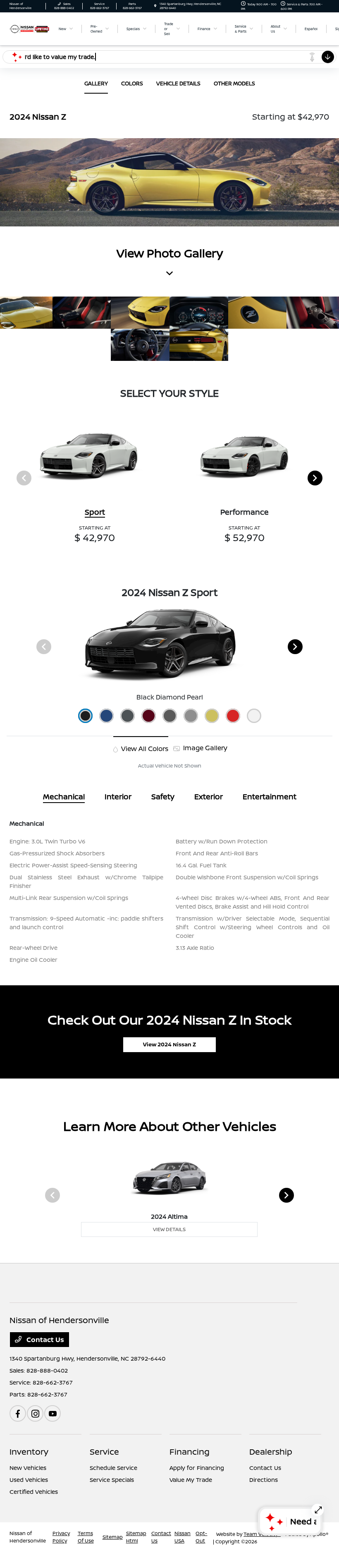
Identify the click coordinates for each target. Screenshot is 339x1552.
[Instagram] (35, 1413)
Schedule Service (113, 1468)
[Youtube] (52, 1413)
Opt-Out (201, 1537)
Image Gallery (204, 747)
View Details (169, 1229)
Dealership (270, 1451)
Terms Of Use (86, 1537)
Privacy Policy (61, 1537)
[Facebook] (18, 1413)
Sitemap (113, 1536)
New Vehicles (28, 1468)
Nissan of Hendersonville (28, 1537)
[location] (155, 6)
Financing (190, 1451)
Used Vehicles (29, 1480)
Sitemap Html (136, 1537)
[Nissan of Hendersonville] (30, 28)
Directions (263, 1480)
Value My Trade (191, 1480)
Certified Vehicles (34, 1491)
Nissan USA (182, 1537)
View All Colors (143, 748)
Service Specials (112, 1480)
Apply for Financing (197, 1468)
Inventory (29, 1451)
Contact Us (44, 1339)
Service (104, 1451)
